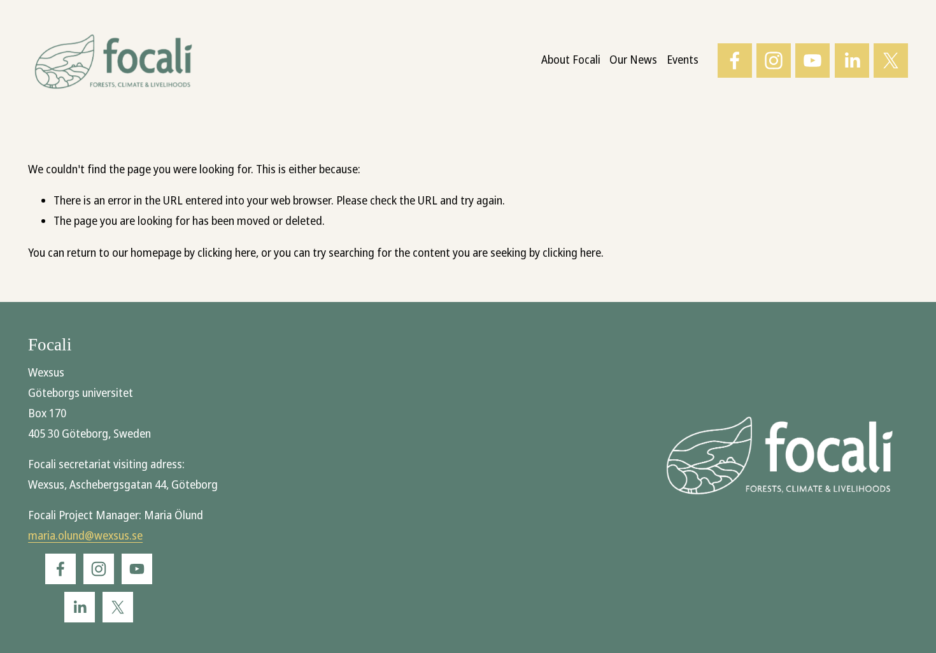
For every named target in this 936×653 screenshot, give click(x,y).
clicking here (226, 253)
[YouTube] (812, 60)
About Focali (570, 60)
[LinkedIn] (852, 60)
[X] (891, 60)
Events (682, 60)
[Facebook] (735, 60)
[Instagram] (773, 60)
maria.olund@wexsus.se (85, 535)
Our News (633, 60)
